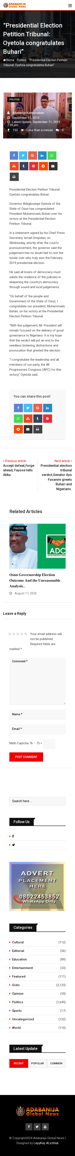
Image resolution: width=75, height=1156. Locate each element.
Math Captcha (19, 743)
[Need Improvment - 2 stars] (14, 634)
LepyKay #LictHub (46, 1143)
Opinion (18, 993)
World (16, 1028)
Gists (16, 985)
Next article (62, 461)
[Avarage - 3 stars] (18, 634)
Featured (18, 976)
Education (19, 959)
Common (56, 1063)
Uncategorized (23, 1019)
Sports (17, 1011)
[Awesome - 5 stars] (26, 634)
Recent (19, 1063)
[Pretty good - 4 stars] (22, 634)
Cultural (18, 942)
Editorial (18, 951)
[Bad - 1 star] (10, 634)
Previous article (15, 461)
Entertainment (22, 968)
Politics (21, 60)
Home (10, 60)
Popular (37, 1063)
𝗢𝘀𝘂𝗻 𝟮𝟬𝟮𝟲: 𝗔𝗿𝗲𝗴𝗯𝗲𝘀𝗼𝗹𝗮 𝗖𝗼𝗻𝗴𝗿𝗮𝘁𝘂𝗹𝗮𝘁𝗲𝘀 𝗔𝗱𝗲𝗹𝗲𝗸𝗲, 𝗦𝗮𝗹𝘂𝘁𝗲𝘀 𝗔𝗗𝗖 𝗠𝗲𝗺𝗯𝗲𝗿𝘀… (33, 580)
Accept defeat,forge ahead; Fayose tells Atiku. (18, 470)
